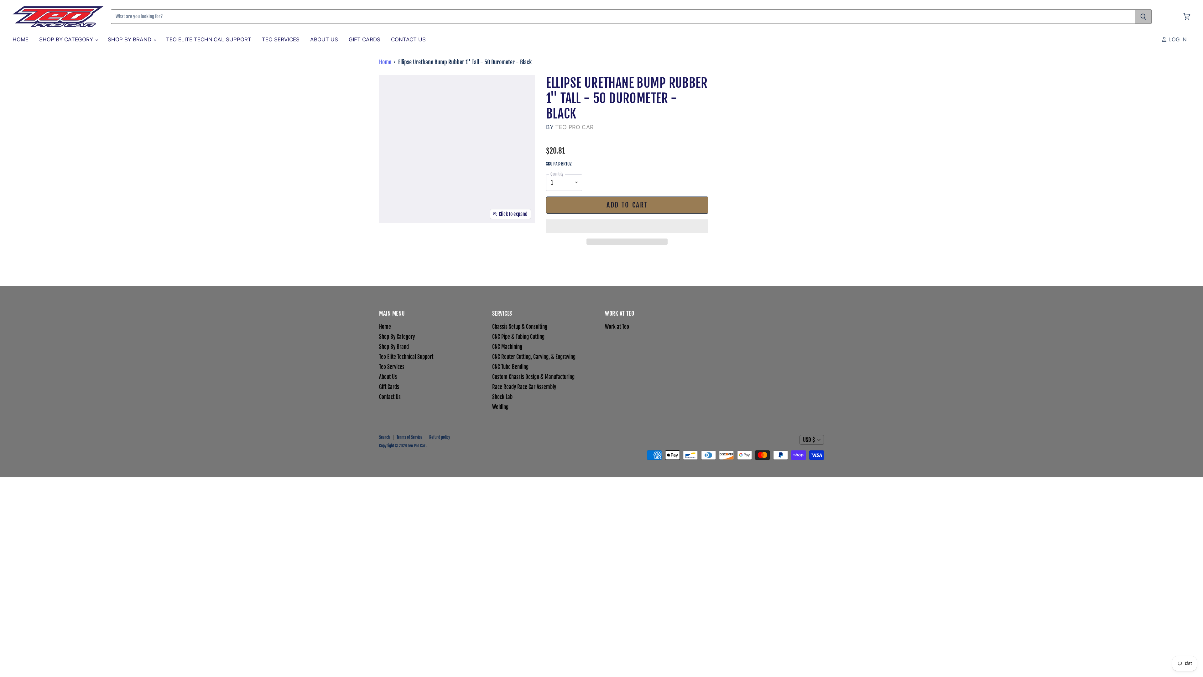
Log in (1177, 39)
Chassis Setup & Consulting (519, 326)
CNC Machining (507, 347)
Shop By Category (67, 39)
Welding (500, 407)
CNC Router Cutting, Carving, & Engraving (533, 357)
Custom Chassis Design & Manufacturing (533, 377)
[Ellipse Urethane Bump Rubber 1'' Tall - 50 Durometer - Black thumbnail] (391, 241)
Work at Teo (617, 326)
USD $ (809, 440)
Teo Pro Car (574, 127)
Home (21, 39)
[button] (627, 226)
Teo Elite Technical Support (208, 39)
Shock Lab (502, 397)
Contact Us (408, 39)
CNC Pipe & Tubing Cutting (518, 336)
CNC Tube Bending (510, 367)
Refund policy (439, 437)
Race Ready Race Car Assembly (524, 387)
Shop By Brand (130, 39)
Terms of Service (409, 437)
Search (384, 437)
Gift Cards (364, 39)
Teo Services (280, 39)
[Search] (1143, 16)
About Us (324, 39)
